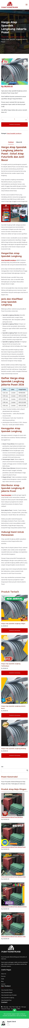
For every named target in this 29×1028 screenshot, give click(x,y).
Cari (2, 766)
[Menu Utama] (26, 5)
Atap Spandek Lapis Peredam (9, 995)
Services (3, 976)
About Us (3, 973)
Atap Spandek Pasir (6, 1000)
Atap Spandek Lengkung (16, 37)
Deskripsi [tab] (11, 142)
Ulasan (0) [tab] (19, 142)
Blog (2, 981)
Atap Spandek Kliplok (6, 992)
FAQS (2, 979)
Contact (3, 984)
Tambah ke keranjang (14, 124)
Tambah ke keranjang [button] (14, 630)
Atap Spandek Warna (6, 990)
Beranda (4, 37)
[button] (25, 61)
